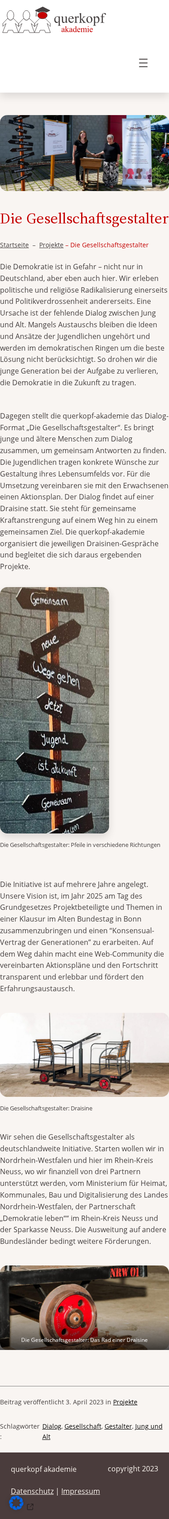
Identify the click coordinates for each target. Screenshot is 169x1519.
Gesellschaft (82, 1426)
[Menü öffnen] (143, 63)
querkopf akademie (44, 1469)
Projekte (51, 245)
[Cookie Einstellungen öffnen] (23, 1507)
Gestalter (118, 1426)
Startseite (14, 245)
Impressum (80, 1491)
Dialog (51, 1426)
